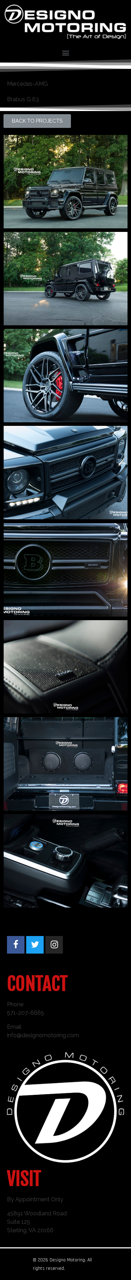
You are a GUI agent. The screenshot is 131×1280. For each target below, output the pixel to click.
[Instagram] (54, 945)
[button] (37, 121)
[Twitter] (35, 945)
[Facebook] (15, 945)
